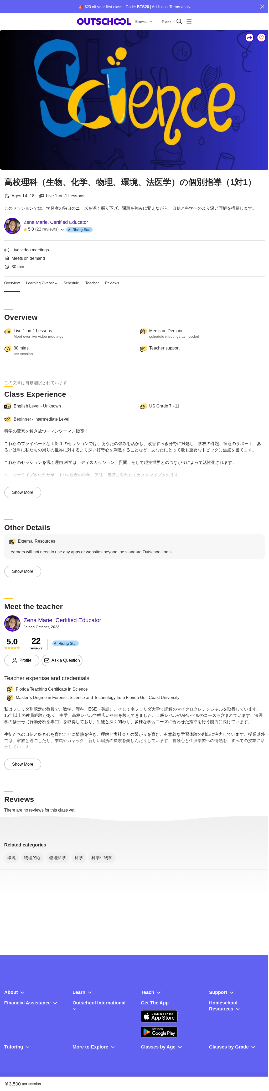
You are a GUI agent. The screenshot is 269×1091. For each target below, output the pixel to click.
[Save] (261, 37)
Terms (174, 6)
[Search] (179, 21)
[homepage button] (104, 21)
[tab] (12, 283)
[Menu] (189, 21)
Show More (22, 492)
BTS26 (143, 6)
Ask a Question (65, 660)
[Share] (249, 37)
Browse (141, 21)
